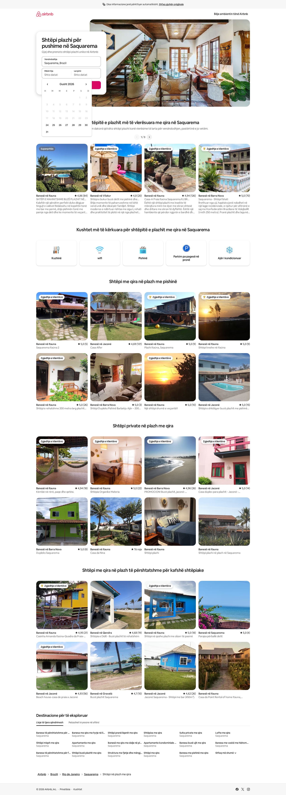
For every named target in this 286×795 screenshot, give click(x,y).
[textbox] (56, 75)
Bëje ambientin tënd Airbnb (231, 14)
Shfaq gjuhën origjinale (171, 4)
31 (47, 131)
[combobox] (71, 63)
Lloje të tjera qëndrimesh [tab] (49, 722)
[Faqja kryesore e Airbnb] (44, 14)
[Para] (149, 137)
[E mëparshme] (137, 137)
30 (86, 125)
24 (47, 125)
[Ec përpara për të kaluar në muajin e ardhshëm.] (86, 84)
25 (53, 125)
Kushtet (77, 789)
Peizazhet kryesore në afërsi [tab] (84, 722)
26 (60, 125)
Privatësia (65, 789)
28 (73, 125)
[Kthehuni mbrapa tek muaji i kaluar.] (48, 84)
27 (66, 125)
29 (79, 125)
